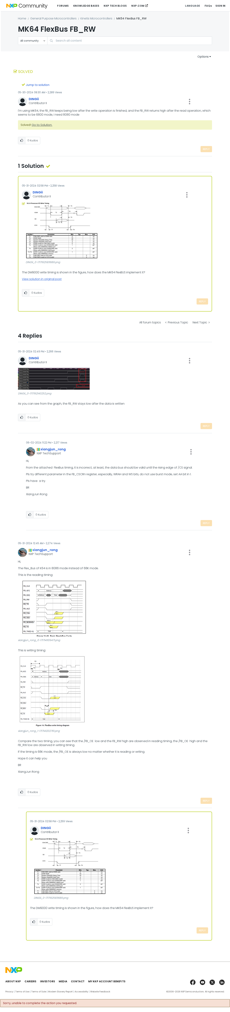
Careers (30, 981)
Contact (78, 981)
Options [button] (203, 57)
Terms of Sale (38, 992)
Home (22, 18)
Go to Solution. (42, 125)
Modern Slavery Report (60, 992)
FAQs (208, 6)
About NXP (13, 981)
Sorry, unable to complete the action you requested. (40, 1003)
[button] (189, 101)
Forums (63, 6)
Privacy (9, 992)
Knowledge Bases (86, 6)
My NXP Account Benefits (107, 981)
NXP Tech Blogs (115, 6)
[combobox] (129, 40)
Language (192, 6)
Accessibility (81, 992)
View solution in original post (42, 279)
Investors (47, 981)
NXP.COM (137, 6)
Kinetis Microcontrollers (96, 18)
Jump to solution (37, 85)
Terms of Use (22, 992)
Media (63, 981)
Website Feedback (100, 992)
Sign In (220, 6)
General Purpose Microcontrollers (53, 18)
